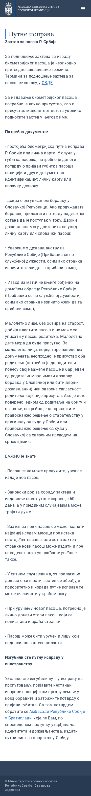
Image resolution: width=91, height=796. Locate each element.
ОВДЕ (47, 82)
